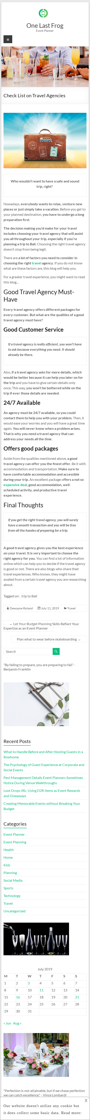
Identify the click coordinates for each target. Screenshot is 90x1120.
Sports (8, 888)
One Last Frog (44, 25)
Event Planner (14, 834)
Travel (71, 608)
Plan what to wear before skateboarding (49, 639)
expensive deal (15, 485)
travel (36, 263)
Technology (12, 896)
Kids (6, 865)
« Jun (7, 1023)
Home (8, 857)
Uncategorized (14, 911)
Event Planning (14, 842)
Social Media (12, 880)
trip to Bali (29, 596)
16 (18, 997)
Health (8, 850)
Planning (10, 873)
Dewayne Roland (21, 608)
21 (77, 997)
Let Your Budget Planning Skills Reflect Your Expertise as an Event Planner (41, 626)
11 (41, 990)
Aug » (17, 1023)
